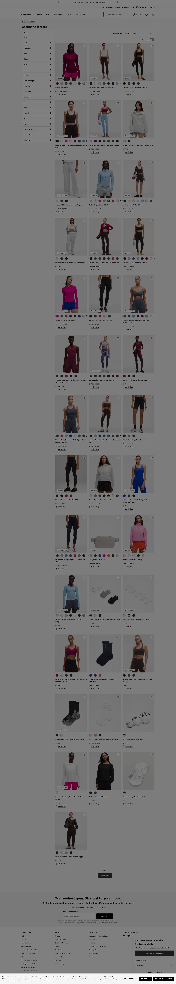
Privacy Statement (34, 979)
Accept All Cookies (163, 979)
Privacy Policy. (52, 981)
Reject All (146, 979)
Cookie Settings (130, 979)
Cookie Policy (23, 979)
